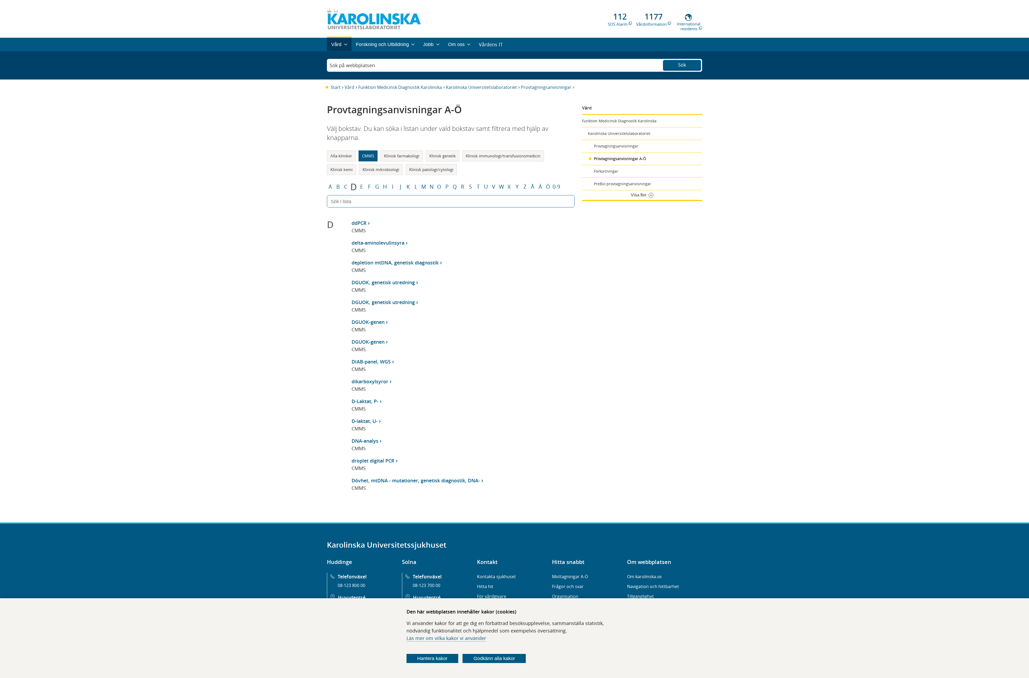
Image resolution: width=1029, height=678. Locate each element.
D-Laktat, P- (365, 401)
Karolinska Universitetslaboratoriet (481, 87)
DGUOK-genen (368, 322)
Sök (682, 65)
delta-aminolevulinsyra (378, 243)
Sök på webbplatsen (352, 65)
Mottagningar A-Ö (570, 576)
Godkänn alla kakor (494, 658)
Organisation (565, 596)
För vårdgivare (491, 596)
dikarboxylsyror (370, 381)
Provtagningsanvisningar (546, 87)
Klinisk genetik (442, 155)
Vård (349, 87)
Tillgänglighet (640, 596)
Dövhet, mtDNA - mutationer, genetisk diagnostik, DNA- (416, 480)
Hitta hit (485, 586)
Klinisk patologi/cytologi (431, 169)
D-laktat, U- (365, 421)
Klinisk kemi (341, 169)
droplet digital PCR (373, 460)
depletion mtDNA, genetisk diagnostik (395, 262)
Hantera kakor (432, 658)
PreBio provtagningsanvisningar (622, 183)
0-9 (556, 187)
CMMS (368, 155)
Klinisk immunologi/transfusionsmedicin (503, 155)
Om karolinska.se (644, 576)
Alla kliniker (341, 155)
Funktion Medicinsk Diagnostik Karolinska (400, 87)
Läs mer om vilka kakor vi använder (446, 638)
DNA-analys (365, 441)
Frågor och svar (568, 586)
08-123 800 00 (351, 585)
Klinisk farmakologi (401, 155)
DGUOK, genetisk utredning (383, 282)
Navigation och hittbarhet (653, 586)
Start (336, 87)
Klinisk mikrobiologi (381, 169)
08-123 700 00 (426, 585)
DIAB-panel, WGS (371, 361)
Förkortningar (606, 171)
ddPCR (359, 223)
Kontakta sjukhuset (496, 576)
